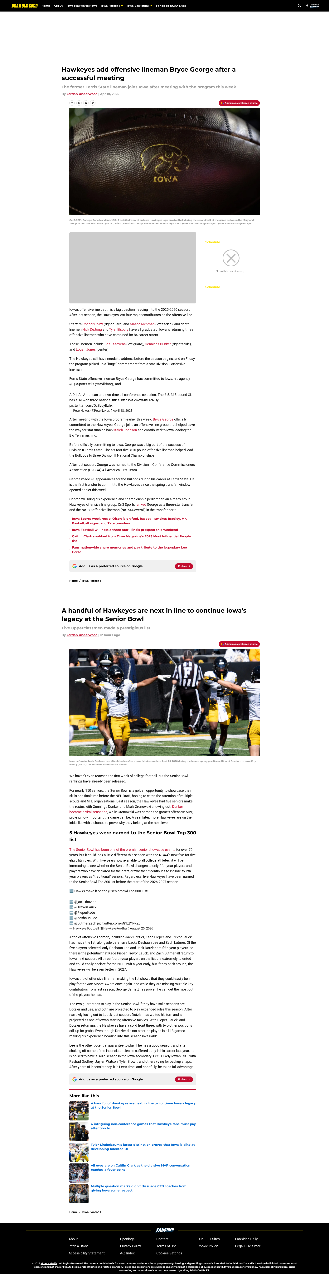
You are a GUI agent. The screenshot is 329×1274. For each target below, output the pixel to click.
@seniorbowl (118, 891)
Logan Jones (86, 349)
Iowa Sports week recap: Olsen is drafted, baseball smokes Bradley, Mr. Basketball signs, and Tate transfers (129, 521)
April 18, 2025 (122, 410)
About (58, 5)
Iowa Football (91, 580)
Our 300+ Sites (208, 1239)
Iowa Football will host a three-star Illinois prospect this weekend (125, 530)
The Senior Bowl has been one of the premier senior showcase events (122, 850)
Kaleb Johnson (125, 430)
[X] (299, 5)
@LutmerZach (85, 923)
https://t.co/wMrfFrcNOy (140, 400)
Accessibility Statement (87, 1253)
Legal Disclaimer (247, 1246)
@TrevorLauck (85, 907)
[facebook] (307, 5)
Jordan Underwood (82, 94)
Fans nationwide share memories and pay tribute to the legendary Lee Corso (129, 550)
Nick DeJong (92, 329)
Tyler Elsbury (118, 329)
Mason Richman (142, 324)
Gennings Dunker (158, 344)
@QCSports (78, 384)
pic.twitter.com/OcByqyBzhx (91, 405)
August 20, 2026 (141, 928)
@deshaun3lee (85, 918)
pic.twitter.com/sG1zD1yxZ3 (119, 923)
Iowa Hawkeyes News (81, 5)
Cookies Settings (169, 1253)
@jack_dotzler (85, 902)
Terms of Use (166, 1246)
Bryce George (163, 419)
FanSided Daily (246, 1239)
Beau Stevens (115, 344)
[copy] (92, 103)
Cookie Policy (207, 1246)
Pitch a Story (78, 1246)
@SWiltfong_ (104, 384)
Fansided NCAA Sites (171, 5)
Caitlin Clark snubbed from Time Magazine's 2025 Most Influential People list (131, 539)
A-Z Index (127, 1253)
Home (45, 5)
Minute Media (49, 1263)
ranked (141, 504)
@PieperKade (84, 912)
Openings (127, 1239)
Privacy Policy (130, 1246)
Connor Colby (92, 324)
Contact (162, 1239)
